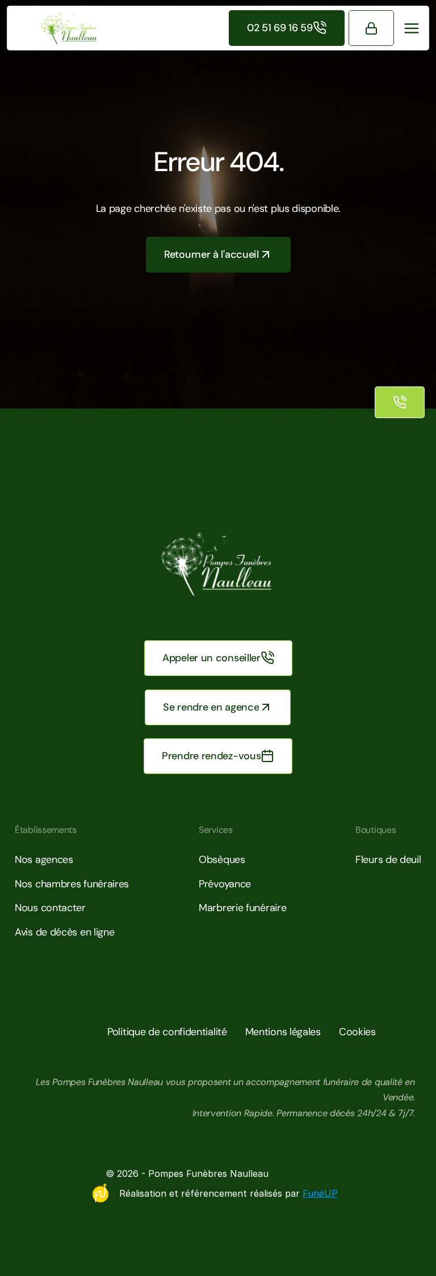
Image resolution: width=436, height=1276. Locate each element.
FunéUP (320, 1193)
